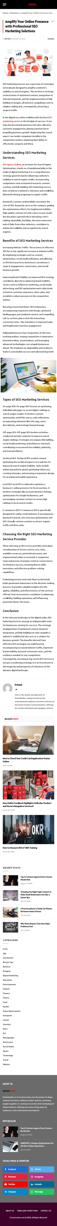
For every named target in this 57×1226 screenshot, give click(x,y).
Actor (5, 949)
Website (6, 1064)
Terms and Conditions (27, 1211)
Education (7, 980)
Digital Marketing (10, 975)
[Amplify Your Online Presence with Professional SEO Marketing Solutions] (28, 62)
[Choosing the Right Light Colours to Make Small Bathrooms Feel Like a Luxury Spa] (10, 895)
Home (5, 13)
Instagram (7, 1015)
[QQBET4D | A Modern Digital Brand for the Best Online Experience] (10, 1146)
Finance (6, 993)
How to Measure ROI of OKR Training (20, 847)
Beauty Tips (8, 962)
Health (6, 1006)
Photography (8, 1037)
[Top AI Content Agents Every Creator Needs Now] (10, 880)
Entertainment (9, 984)
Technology (8, 1055)
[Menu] (4, 4)
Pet (4, 1033)
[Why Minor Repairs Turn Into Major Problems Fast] (10, 927)
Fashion (6, 989)
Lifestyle (7, 1024)
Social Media (8, 1046)
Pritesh (7, 39)
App (4, 953)
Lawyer (6, 1020)
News (5, 1029)
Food (5, 1002)
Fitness (6, 997)
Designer (7, 971)
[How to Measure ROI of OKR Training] (28, 829)
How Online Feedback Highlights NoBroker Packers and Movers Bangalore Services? (27, 804)
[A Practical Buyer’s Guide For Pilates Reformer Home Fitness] (10, 912)
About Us (10, 1211)
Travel (5, 1060)
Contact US (46, 1211)
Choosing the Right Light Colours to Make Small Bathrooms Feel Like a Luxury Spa (36, 895)
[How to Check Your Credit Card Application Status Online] (28, 740)
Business (15, 13)
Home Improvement (11, 1011)
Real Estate (8, 1042)
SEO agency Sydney (12, 164)
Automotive (8, 958)
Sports (5, 1051)
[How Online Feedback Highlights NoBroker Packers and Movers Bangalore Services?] (28, 784)
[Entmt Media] (29, 4)
